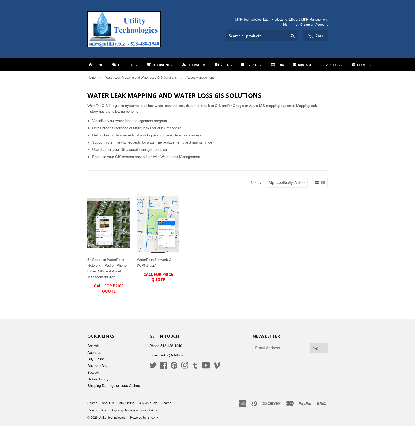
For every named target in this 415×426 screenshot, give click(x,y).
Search (93, 345)
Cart (319, 35)
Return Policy (98, 378)
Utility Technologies (112, 417)
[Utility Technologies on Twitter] (153, 366)
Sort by (255, 182)
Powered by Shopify (144, 417)
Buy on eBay (97, 365)
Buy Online (96, 358)
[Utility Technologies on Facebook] (163, 366)
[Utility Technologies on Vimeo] (216, 366)
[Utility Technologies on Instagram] (184, 366)
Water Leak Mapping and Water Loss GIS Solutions (141, 77)
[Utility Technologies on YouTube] (206, 366)
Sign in (288, 24)
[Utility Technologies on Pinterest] (174, 366)
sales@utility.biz (172, 354)
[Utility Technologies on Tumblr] (195, 366)
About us (94, 352)
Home (91, 77)
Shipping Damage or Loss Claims (113, 385)
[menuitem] (95, 64)
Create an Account (314, 24)
